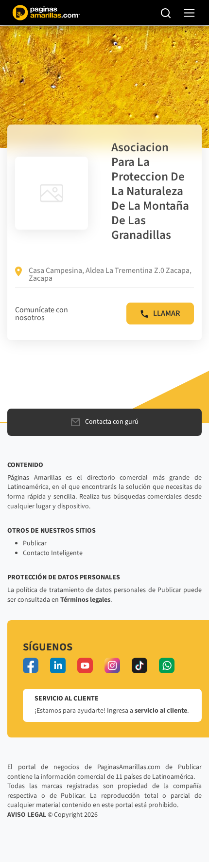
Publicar (35, 543)
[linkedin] (58, 665)
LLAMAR (166, 313)
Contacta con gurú (112, 422)
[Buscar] (166, 12)
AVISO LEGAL (26, 815)
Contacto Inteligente (53, 553)
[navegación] (189, 12)
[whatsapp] (166, 665)
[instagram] (112, 665)
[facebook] (30, 665)
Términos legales (85, 600)
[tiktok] (139, 665)
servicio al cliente (161, 711)
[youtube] (85, 665)
